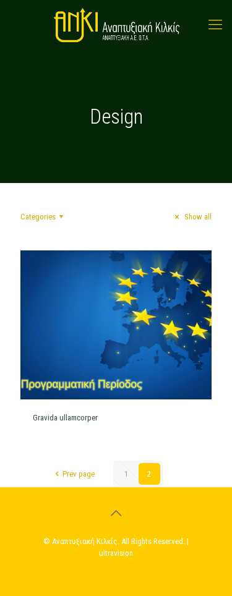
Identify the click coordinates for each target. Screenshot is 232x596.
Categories (38, 216)
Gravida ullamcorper (65, 417)
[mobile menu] (215, 24)
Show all (197, 216)
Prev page (78, 474)
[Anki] (116, 24)
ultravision (116, 553)
